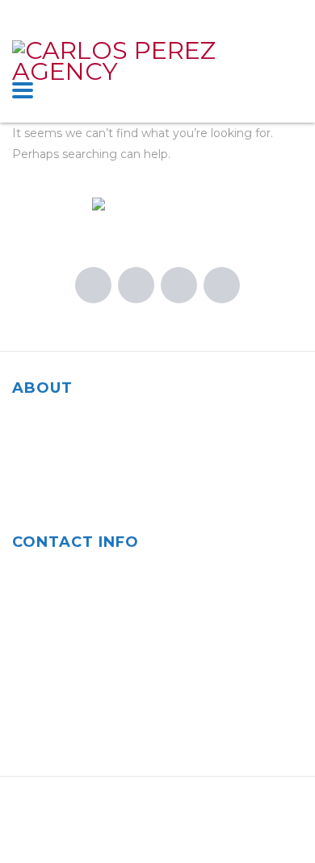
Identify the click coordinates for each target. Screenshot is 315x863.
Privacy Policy (264, 830)
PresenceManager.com (127, 830)
